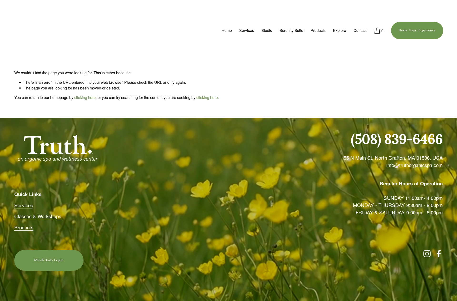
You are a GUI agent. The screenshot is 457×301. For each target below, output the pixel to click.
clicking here (85, 97)
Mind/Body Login (49, 260)
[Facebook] (439, 253)
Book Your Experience (417, 30)
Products (318, 30)
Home (227, 30)
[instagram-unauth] (427, 253)
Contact (360, 30)
